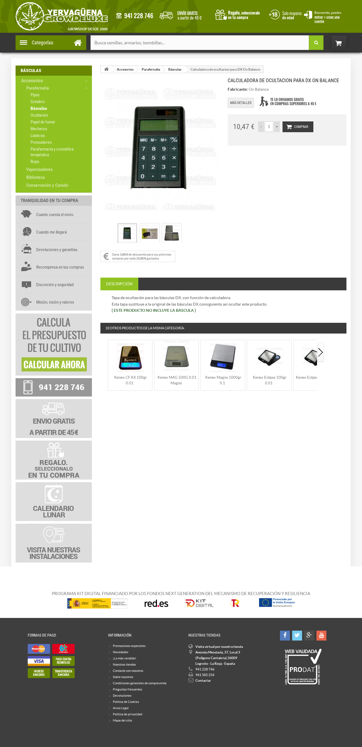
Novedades (120, 652)
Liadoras (38, 135)
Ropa (35, 161)
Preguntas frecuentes (127, 689)
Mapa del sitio (122, 720)
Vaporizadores (39, 169)
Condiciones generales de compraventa (284, 13)
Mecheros (39, 128)
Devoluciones (122, 695)
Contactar (203, 680)
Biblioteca (35, 177)
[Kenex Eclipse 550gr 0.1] (315, 357)
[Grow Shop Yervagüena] (62, 16)
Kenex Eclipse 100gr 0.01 (269, 380)
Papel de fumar (43, 122)
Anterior (104, 353)
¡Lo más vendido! (124, 658)
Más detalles (240, 103)
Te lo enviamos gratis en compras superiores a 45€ (288, 101)
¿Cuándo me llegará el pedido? (184, 14)
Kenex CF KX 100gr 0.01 (130, 380)
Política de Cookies (126, 702)
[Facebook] (285, 636)
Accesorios (32, 80)
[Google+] (309, 636)
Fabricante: (238, 89)
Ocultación (39, 115)
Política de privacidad (127, 714)
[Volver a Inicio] (106, 69)
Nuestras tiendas (124, 664)
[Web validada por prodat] (303, 667)
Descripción (119, 284)
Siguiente (320, 353)
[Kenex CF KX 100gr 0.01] (130, 357)
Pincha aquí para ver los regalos (239, 14)
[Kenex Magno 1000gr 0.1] (223, 357)
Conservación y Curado (47, 185)
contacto (134, 15)
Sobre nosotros (123, 677)
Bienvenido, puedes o (327, 17)
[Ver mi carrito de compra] (344, 43)
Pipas (35, 94)
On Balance (259, 89)
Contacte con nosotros (128, 670)
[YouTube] (321, 636)
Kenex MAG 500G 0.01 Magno (177, 380)
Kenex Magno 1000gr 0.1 (223, 380)
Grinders (38, 101)
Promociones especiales (129, 646)
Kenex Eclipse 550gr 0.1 (316, 377)
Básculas (39, 108)
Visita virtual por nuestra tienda (219, 646)
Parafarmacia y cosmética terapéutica (52, 152)
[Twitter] (297, 636)
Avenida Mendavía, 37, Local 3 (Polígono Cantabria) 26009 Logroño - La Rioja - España (217, 657)
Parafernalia (37, 88)
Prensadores (41, 142)
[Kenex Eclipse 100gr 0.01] (269, 357)
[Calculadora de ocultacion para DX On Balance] (127, 233)
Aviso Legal (121, 708)
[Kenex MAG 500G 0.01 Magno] (176, 357)
